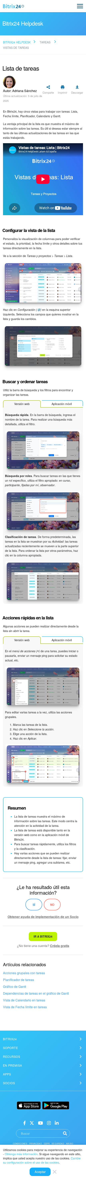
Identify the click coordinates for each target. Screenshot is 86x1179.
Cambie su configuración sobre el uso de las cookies (42, 1160)
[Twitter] (32, 1122)
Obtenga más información (21, 1154)
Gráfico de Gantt (14, 986)
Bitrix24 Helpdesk (17, 42)
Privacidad (35, 1143)
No (52, 905)
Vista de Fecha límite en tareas (25, 1007)
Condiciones (20, 1143)
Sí (34, 905)
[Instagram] (49, 1122)
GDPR (47, 1143)
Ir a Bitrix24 (43, 936)
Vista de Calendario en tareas (24, 1000)
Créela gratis (59, 945)
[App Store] (29, 1105)
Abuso (69, 1143)
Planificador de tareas (18, 979)
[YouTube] (40, 1122)
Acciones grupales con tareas (24, 973)
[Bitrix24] (13, 6)
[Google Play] (55, 1105)
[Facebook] (24, 1122)
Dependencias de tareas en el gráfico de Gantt (36, 993)
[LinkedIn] (57, 1122)
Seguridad (58, 1143)
